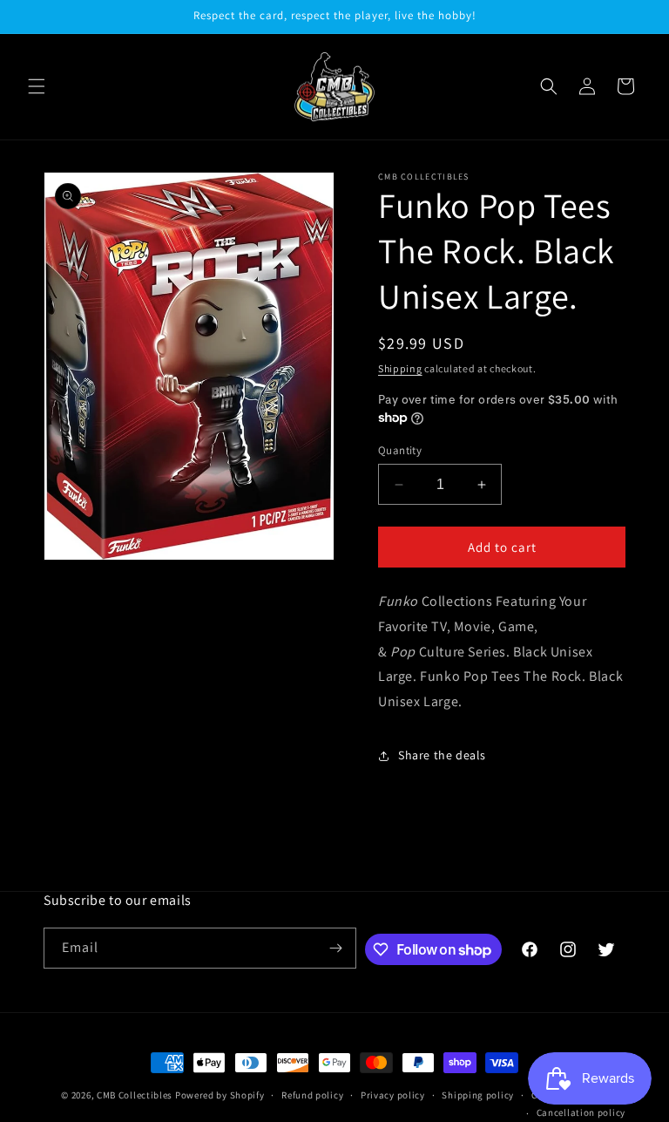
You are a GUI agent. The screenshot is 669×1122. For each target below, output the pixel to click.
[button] (36, 86)
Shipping (400, 368)
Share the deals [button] (442, 755)
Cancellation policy (581, 1112)
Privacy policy (393, 1095)
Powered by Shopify (220, 1095)
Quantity (400, 450)
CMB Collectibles (136, 1095)
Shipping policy (478, 1095)
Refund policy (312, 1095)
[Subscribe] (336, 948)
